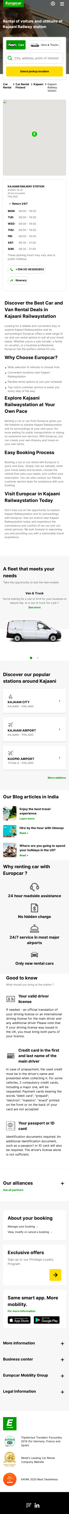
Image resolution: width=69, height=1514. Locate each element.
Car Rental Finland (22, 86)
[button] (34, 134)
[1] (31, 658)
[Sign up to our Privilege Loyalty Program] (55, 1275)
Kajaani (38, 84)
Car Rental (7, 86)
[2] (38, 658)
